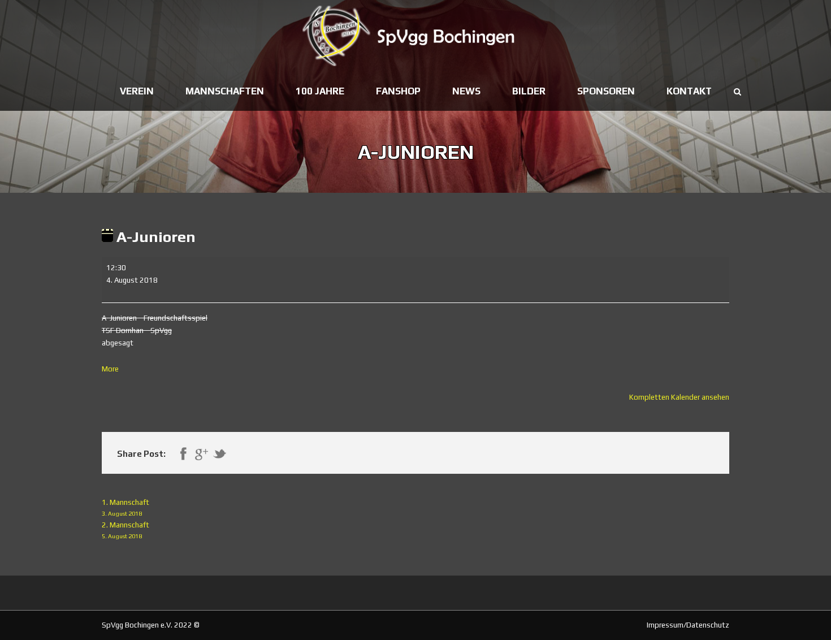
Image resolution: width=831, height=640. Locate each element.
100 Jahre (320, 91)
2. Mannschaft (125, 530)
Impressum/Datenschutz (688, 625)
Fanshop (398, 91)
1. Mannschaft (125, 507)
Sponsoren (606, 91)
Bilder (529, 91)
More (110, 369)
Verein (137, 91)
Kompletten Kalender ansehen (679, 397)
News (466, 91)
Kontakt (689, 91)
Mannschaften (224, 91)
